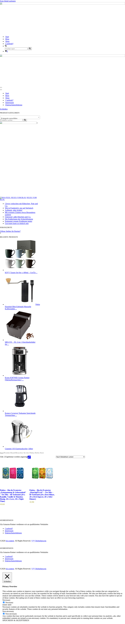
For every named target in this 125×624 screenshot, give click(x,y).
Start (7, 37)
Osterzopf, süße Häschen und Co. (18, 217)
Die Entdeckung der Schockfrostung (19, 219)
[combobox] (20, 117)
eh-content (10, 541)
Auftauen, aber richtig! (13, 210)
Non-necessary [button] (8, 611)
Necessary (9, 602)
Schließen (4, 109)
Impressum (9, 103)
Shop (7, 41)
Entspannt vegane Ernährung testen (18, 221)
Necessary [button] (6, 600)
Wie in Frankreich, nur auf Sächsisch (19, 208)
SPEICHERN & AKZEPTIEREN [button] (15, 620)
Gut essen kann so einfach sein (17, 223)
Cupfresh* (9, 44)
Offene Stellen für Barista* (10, 231)
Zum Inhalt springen (8, 1)
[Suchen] (30, 48)
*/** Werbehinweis (38, 541)
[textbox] (20, 118)
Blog (7, 39)
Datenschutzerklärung (13, 105)
